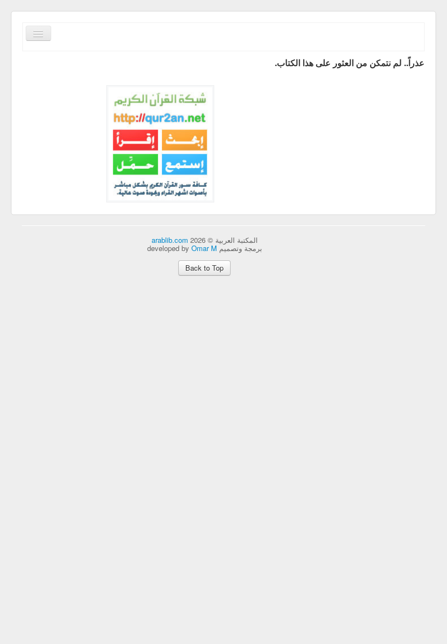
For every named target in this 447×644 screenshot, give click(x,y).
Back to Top (204, 268)
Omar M (204, 248)
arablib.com (170, 240)
